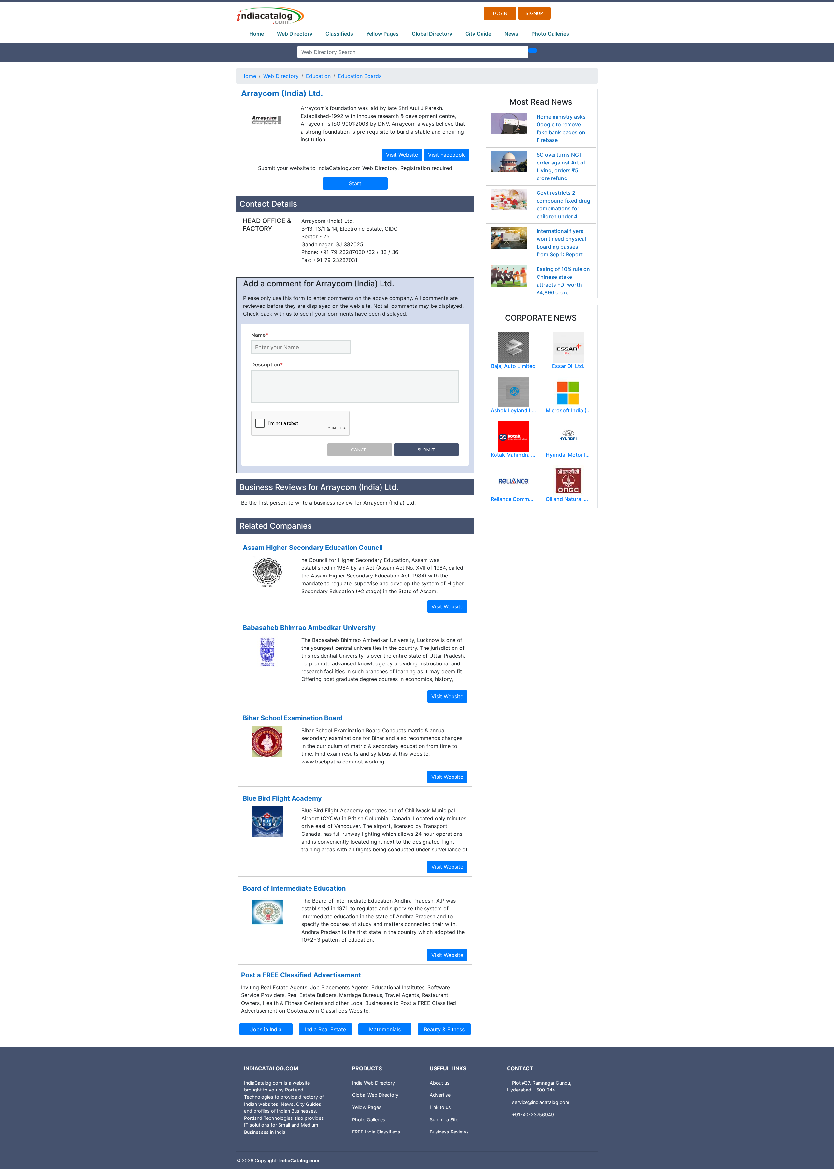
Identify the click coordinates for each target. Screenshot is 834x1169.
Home (256, 33)
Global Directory (432, 33)
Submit (426, 449)
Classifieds (339, 33)
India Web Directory (373, 1083)
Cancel (360, 449)
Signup (534, 13)
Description (267, 364)
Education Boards (359, 76)
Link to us (440, 1107)
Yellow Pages (382, 33)
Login (500, 13)
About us (440, 1083)
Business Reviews (449, 1131)
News (511, 33)
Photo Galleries (550, 33)
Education (318, 76)
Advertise (440, 1095)
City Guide (478, 33)
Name (259, 335)
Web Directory (294, 33)
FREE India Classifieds (376, 1131)
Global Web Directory (375, 1095)
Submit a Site (444, 1119)
